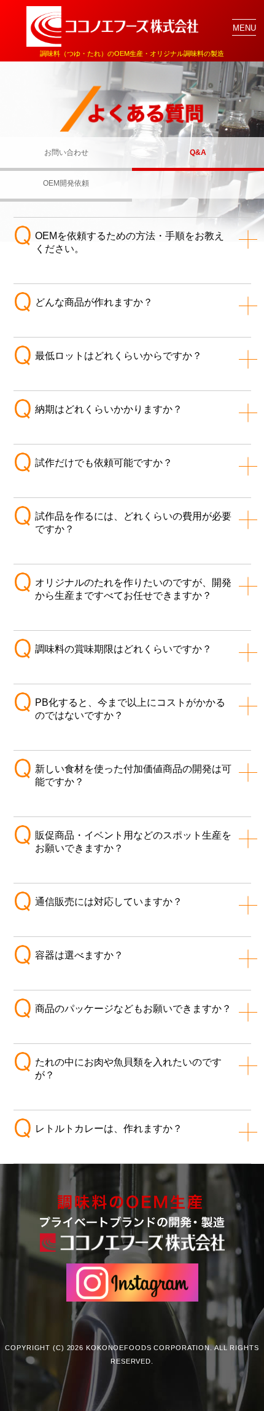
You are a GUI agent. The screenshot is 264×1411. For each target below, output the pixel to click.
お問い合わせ (66, 152)
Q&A (198, 152)
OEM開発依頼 (66, 183)
